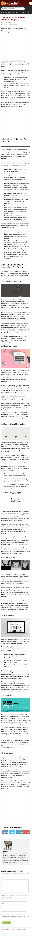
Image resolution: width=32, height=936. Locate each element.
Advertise (7, 929)
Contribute (19, 929)
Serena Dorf (13, 24)
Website (3, 910)
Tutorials (27, 12)
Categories (13, 929)
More (30, 3)
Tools (22, 12)
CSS (19, 12)
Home (2, 12)
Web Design (8, 12)
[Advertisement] (15, 46)
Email (3, 903)
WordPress (14, 12)
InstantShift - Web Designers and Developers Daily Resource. (10, 3)
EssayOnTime (12, 855)
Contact (23, 929)
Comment (4, 877)
